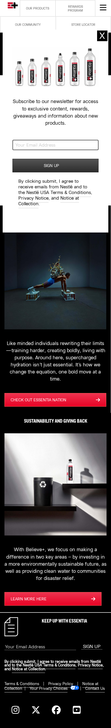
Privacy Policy (60, 683)
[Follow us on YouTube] (76, 711)
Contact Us (95, 688)
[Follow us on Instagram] (15, 711)
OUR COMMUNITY (28, 25)
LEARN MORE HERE (28, 598)
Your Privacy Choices (48, 688)
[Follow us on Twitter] (35, 711)
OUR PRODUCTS (37, 8)
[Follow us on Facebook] (56, 711)
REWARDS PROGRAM (75, 8)
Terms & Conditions (21, 683)
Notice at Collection (28, 669)
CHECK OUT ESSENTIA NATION (38, 399)
